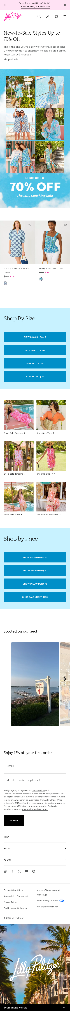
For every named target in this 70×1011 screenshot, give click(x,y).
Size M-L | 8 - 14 (35, 363)
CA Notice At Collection (15, 908)
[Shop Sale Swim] (19, 496)
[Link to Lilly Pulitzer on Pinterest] (33, 871)
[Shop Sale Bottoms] (19, 456)
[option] (17, 242)
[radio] (5, 283)
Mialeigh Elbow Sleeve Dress (16, 270)
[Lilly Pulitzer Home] (13, 16)
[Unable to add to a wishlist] (30, 225)
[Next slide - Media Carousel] (64, 679)
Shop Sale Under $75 (35, 583)
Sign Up (14, 820)
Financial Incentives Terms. (35, 809)
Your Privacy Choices (48, 900)
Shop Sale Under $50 (35, 570)
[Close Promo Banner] (4, 4)
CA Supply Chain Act (47, 906)
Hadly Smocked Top (51, 268)
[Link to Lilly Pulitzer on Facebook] (12, 871)
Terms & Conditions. (13, 793)
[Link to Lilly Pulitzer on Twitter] (19, 871)
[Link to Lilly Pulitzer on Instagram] (5, 871)
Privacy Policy (38, 790)
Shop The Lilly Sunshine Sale (35, 6)
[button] (65, 4)
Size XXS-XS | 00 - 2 (35, 337)
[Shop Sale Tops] (51, 415)
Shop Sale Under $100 (35, 597)
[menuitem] (39, 16)
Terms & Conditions (14, 890)
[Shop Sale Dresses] (19, 415)
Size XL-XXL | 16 (35, 376)
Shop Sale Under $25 (35, 557)
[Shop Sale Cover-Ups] (51, 496)
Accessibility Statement (16, 896)
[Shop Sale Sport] (51, 456)
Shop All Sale (11, 59)
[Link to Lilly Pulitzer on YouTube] (26, 871)
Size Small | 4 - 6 (35, 350)
